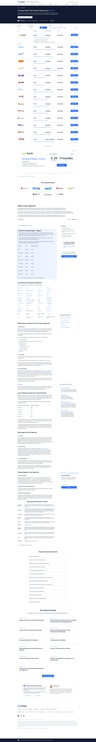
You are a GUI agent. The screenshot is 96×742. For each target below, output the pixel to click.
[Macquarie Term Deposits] (36, 194)
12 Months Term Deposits (65, 322)
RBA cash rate (33, 333)
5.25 (54, 158)
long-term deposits (46, 360)
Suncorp (19, 317)
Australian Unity (40, 290)
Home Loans (20, 4)
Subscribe (69, 487)
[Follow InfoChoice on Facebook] (21, 716)
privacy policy (72, 489)
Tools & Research (74, 4)
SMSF (56, 4)
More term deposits (48, 145)
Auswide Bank (49, 290)
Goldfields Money (41, 302)
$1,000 (72, 154)
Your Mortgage (37, 728)
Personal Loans (33, 4)
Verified (52, 20)
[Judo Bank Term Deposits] (59, 194)
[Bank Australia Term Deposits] (24, 188)
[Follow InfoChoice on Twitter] (24, 716)
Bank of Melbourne (29, 293)
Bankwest (19, 295)
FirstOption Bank (49, 300)
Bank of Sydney (40, 295)
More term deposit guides (48, 675)
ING (38, 305)
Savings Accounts (41, 4)
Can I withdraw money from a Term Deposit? (68, 233)
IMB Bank (27, 305)
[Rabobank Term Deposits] (48, 194)
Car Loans (26, 4)
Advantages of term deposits (66, 235)
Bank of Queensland (29, 295)
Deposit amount (31, 25)
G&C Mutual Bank (20, 302)
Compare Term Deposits (69, 256)
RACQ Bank (49, 310)
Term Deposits (49, 4)
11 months (66, 158)
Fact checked (21, 219)
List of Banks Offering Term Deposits (67, 229)
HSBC (19, 305)
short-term (39, 360)
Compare (50, 25)
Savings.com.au (31, 728)
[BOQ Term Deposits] (36, 188)
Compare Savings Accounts (66, 327)
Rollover (21, 384)
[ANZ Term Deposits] (48, 188)
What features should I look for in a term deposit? (68, 231)
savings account (45, 448)
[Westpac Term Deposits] (59, 188)
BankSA (39, 293)
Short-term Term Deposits (65, 317)
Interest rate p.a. (54, 160)
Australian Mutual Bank (29, 290)
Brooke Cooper (56, 685)
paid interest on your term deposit (44, 370)
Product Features (25, 161)
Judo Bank (48, 305)
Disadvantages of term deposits (67, 236)
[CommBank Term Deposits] (71, 188)
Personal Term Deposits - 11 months (33, 159)
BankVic (48, 293)
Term (66, 160)
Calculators (67, 4)
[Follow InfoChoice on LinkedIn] (18, 716)
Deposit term (19, 25)
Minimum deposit (53, 154)
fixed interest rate (22, 328)
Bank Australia (20, 293)
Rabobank (39, 310)
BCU (47, 295)
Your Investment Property (43, 728)
